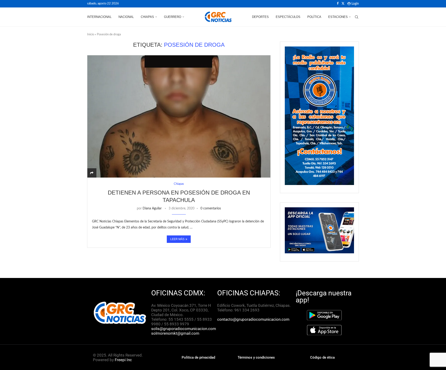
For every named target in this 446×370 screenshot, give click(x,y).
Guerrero (172, 17)
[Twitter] (342, 3)
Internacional (99, 17)
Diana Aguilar (152, 208)
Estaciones (338, 17)
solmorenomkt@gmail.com (175, 333)
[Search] (356, 17)
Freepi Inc (123, 359)
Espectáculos (288, 17)
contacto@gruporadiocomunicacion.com (253, 319)
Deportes (260, 17)
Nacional (126, 17)
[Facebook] (337, 3)
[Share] (91, 173)
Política (314, 17)
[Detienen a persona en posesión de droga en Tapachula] (179, 116)
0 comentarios (210, 208)
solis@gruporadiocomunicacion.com (183, 328)
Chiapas (147, 17)
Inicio (90, 34)
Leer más (177, 239)
